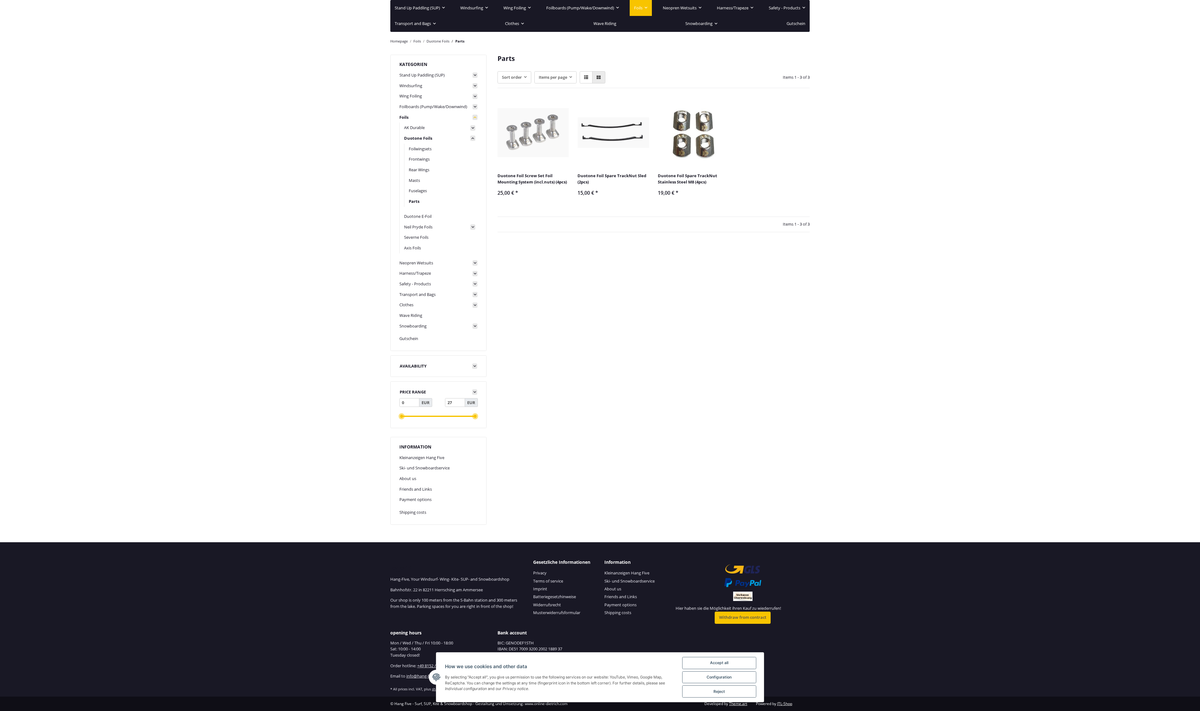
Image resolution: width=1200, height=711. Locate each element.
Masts (414, 180)
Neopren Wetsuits (416, 263)
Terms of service (548, 581)
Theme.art (738, 703)
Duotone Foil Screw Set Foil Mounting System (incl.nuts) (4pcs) (532, 179)
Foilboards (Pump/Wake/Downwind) (433, 106)
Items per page (553, 77)
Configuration (719, 677)
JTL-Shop (784, 703)
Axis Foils (412, 248)
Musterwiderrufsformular (556, 612)
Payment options (415, 499)
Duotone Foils (418, 138)
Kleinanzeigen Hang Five (421, 457)
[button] (586, 77)
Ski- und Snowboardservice (424, 468)
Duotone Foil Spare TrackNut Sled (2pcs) (612, 179)
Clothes (406, 305)
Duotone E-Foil (418, 216)
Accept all (719, 662)
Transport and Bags (417, 294)
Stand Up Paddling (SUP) (422, 75)
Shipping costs (412, 512)
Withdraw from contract (742, 617)
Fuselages (418, 190)
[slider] (401, 416)
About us (407, 478)
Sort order (512, 77)
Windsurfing (410, 85)
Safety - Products (415, 284)
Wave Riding (410, 315)
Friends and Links (415, 489)
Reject (719, 691)
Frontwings (419, 159)
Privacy (540, 573)
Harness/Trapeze (415, 273)
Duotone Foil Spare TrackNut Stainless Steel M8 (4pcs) (687, 179)
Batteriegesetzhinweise (554, 596)
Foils (403, 117)
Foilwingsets (420, 149)
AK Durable (414, 127)
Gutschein (408, 338)
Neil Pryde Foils (418, 227)
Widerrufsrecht (547, 605)
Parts (414, 201)
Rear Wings (419, 170)
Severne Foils (416, 237)
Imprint (540, 589)
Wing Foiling (410, 96)
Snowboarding (413, 326)
